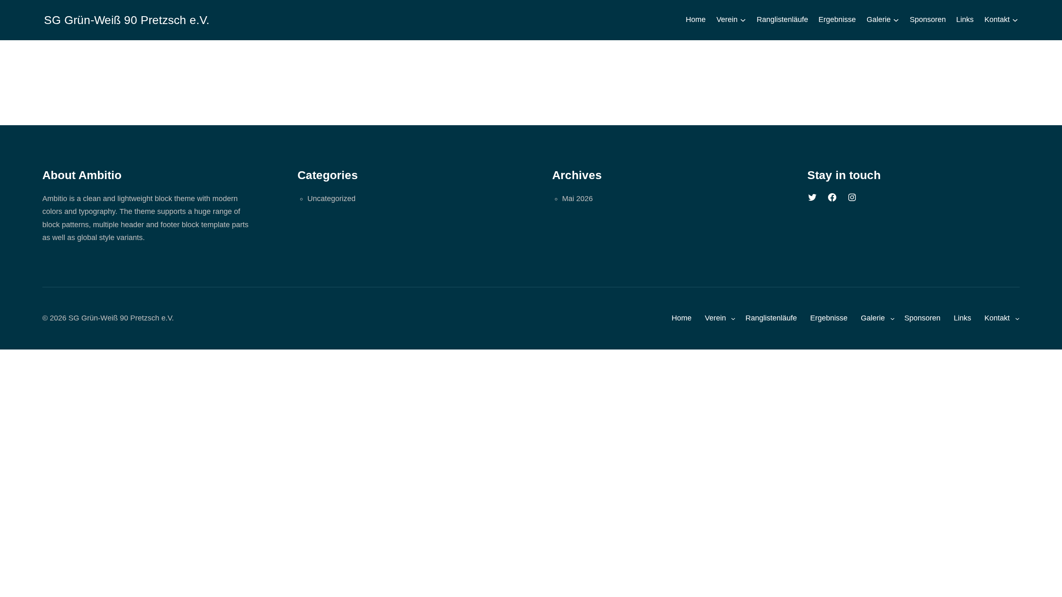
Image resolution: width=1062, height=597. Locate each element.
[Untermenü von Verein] (743, 20)
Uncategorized (331, 198)
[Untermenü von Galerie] (896, 20)
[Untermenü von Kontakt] (1015, 20)
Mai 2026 (577, 198)
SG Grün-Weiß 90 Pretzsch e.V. (126, 20)
